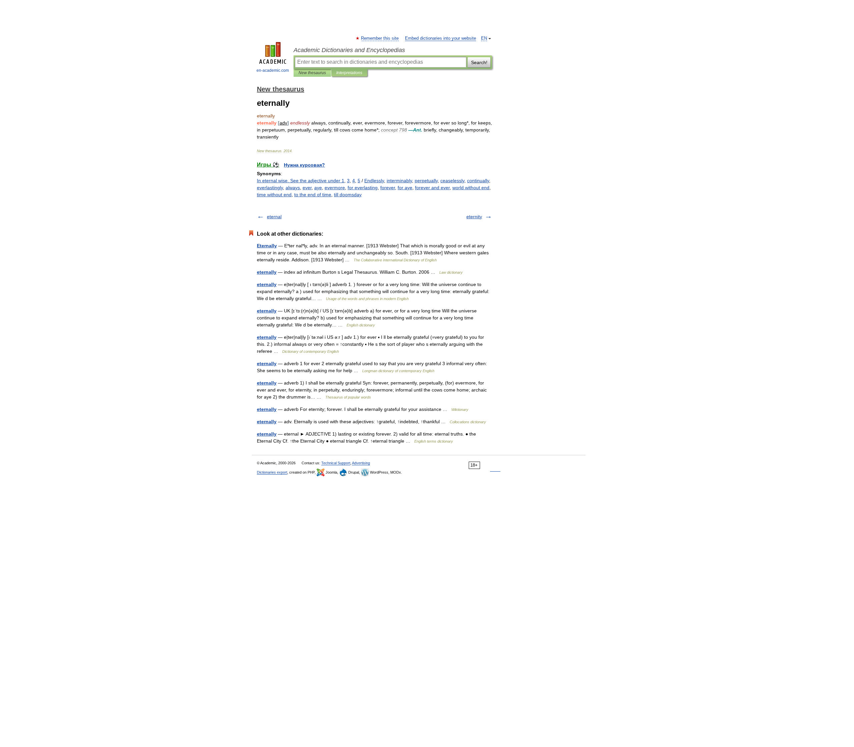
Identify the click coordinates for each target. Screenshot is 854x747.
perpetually (426, 180)
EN (484, 38)
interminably (399, 180)
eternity (474, 216)
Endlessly (374, 180)
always (293, 187)
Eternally (267, 245)
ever (307, 187)
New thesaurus (312, 72)
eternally (267, 272)
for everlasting (363, 187)
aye (318, 187)
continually (478, 180)
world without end (470, 187)
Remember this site (380, 38)
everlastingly (270, 187)
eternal (274, 216)
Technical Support (335, 463)
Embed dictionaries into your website (440, 38)
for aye (405, 187)
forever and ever (432, 187)
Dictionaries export (272, 472)
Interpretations (349, 72)
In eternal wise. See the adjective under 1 (300, 180)
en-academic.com (273, 70)
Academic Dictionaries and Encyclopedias (349, 50)
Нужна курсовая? (304, 165)
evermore (335, 187)
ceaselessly (452, 180)
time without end (274, 194)
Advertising (361, 463)
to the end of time (312, 194)
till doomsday (348, 194)
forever (387, 187)
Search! (479, 62)
